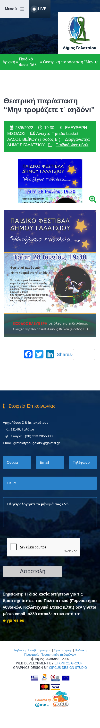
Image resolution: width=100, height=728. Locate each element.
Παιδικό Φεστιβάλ (28, 62)
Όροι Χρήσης (63, 650)
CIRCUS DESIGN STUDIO (68, 668)
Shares (64, 354)
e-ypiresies (13, 620)
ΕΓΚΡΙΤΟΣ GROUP (69, 663)
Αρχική (8, 62)
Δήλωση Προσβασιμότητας (32, 650)
